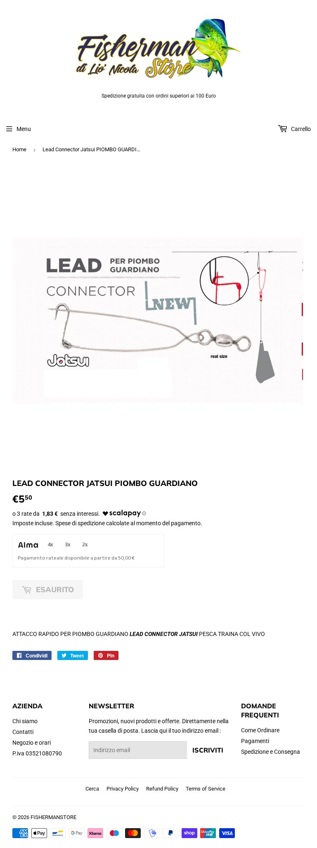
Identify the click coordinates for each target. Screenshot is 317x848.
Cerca (92, 789)
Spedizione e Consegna (270, 751)
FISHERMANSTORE (53, 817)
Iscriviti (207, 750)
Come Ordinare (260, 730)
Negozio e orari (31, 742)
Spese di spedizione (80, 523)
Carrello (300, 129)
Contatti (22, 732)
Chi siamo (25, 721)
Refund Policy (162, 789)
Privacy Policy (122, 789)
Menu (24, 129)
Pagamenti (255, 741)
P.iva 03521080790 (37, 753)
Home (19, 149)
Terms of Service (205, 789)
